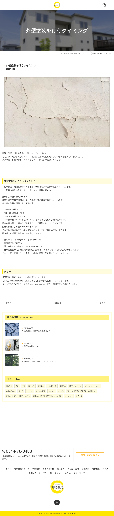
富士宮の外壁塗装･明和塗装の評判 (18, 396)
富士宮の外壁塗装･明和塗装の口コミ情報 (47, 396)
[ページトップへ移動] (109, 455)
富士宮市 (31, 386)
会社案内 (41, 386)
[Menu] (110, 5)
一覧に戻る (57, 303)
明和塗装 (9, 386)
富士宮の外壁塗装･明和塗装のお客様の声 (81, 391)
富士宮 (21, 391)
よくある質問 (40, 391)
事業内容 (63, 386)
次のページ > (105, 303)
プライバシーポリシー (92, 386)
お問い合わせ (10, 391)
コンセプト (69, 396)
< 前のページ (9, 303)
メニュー (52, 391)
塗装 (17, 386)
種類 (23, 386)
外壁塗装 (79, 396)
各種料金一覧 (51, 386)
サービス (61, 391)
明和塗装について (75, 386)
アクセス (30, 391)
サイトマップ (79, 473)
